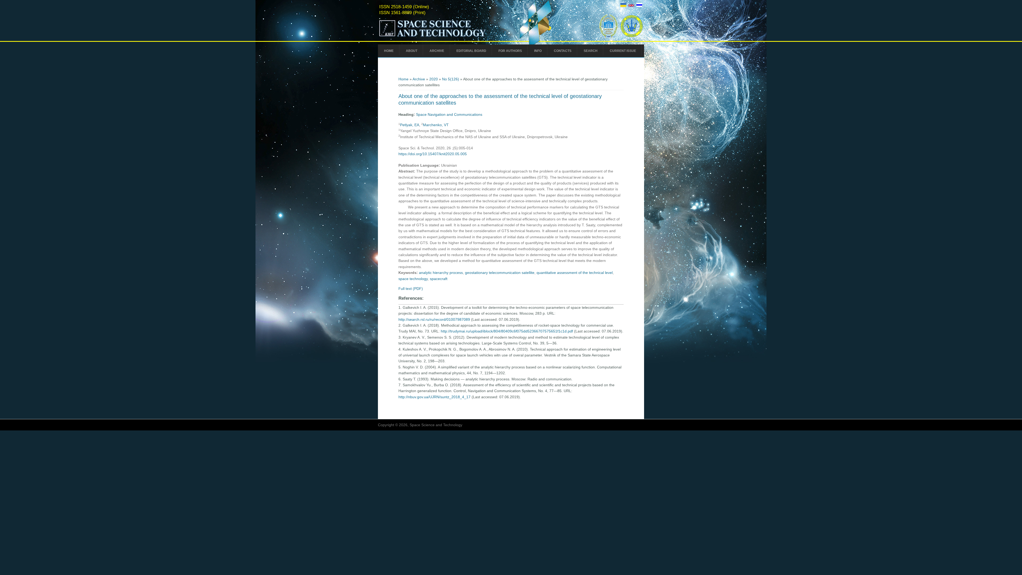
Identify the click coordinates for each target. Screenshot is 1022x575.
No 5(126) (450, 79)
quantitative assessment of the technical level (575, 272)
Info (538, 51)
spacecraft (438, 279)
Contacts (562, 51)
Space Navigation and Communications (449, 114)
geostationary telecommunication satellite (499, 272)
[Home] (443, 37)
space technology (413, 279)
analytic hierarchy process (441, 272)
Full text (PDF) (410, 288)
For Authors (510, 51)
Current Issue (623, 51)
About (411, 51)
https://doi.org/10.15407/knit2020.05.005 (432, 154)
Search (590, 51)
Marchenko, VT (436, 125)
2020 (433, 79)
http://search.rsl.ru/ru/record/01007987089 (434, 319)
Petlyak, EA (409, 125)
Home (389, 51)
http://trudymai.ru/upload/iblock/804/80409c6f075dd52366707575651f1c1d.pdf (507, 331)
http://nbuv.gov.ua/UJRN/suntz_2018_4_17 (434, 397)
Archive (437, 51)
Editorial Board (471, 51)
